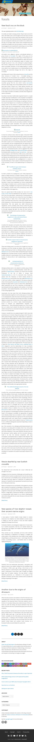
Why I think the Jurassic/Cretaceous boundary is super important (17, 673)
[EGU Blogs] (7, 3)
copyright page (8, 719)
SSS (21, 665)
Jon (12, 646)
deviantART (24, 739)
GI (23, 663)
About (6, 732)
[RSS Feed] (25, 736)
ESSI (16, 663)
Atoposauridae (23, 150)
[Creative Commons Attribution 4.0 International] (3, 723)
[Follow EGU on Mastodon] (19, 736)
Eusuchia (27, 74)
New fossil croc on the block (13, 25)
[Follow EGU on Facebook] (17, 736)
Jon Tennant (4, 28)
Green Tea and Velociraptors (8, 644)
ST (24, 665)
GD (21, 663)
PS (13, 665)
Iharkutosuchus (23, 282)
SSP (18, 665)
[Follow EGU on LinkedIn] (8, 736)
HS (2, 665)
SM (16, 665)
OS (10, 665)
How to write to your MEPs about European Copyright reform (16, 681)
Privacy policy (26, 732)
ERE (13, 663)
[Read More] (4, 500)
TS (26, 665)
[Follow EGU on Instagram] (11, 736)
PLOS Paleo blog (19, 31)
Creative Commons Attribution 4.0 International (17, 714)
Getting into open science (8, 688)
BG (5, 663)
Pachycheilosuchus (6, 278)
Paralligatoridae (14, 150)
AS (2, 663)
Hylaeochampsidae (6, 275)
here (20, 152)
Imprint (19, 732)
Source (18, 132)
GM (26, 663)
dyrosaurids (29, 83)
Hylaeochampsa (10, 271)
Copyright (12, 732)
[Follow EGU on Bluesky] (22, 736)
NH (5, 665)
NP (8, 665)
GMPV (29, 663)
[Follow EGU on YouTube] (14, 736)
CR (10, 663)
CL (7, 663)
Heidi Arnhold (17, 739)
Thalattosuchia (28, 420)
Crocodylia (12, 56)
